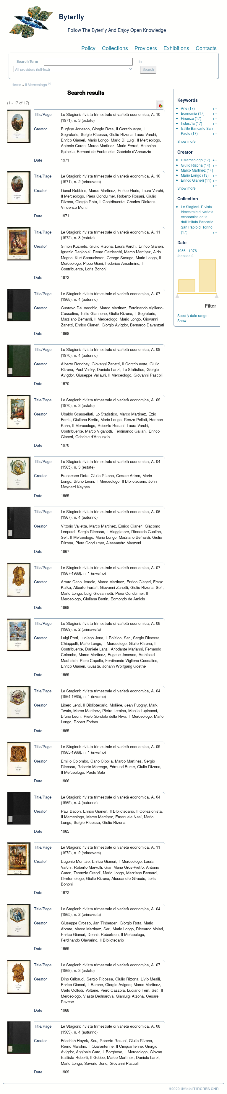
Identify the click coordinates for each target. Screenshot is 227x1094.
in (140, 61)
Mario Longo (191, 175)
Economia (189, 113)
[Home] (31, 22)
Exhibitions (176, 48)
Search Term (27, 61)
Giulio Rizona (192, 164)
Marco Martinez (193, 170)
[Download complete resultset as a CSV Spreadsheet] (160, 104)
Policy (88, 48)
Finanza (187, 118)
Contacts (206, 48)
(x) (49, 83)
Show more (186, 141)
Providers (145, 48)
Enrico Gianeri (192, 180)
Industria (188, 123)
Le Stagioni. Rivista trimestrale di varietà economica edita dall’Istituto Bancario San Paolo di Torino (197, 216)
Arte (184, 108)
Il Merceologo (36, 84)
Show (182, 320)
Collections (115, 48)
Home (16, 84)
